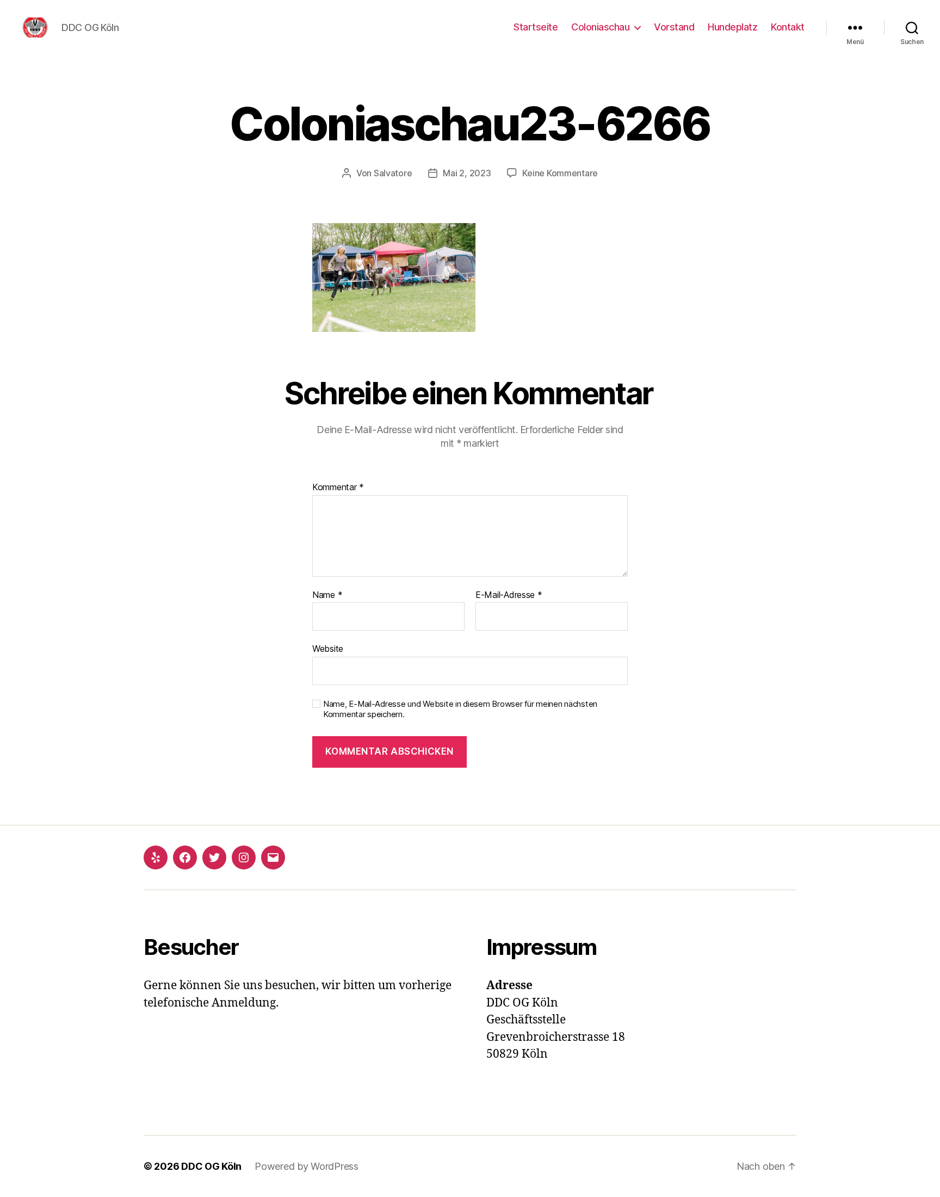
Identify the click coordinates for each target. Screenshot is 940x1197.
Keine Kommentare (560, 173)
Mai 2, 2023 (467, 173)
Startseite (536, 27)
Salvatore (393, 173)
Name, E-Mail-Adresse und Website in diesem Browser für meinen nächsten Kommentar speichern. (460, 709)
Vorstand (674, 27)
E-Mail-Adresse (508, 595)
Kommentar (338, 487)
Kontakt (788, 27)
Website (327, 648)
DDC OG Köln (211, 1166)
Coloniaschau (600, 27)
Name (327, 595)
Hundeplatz (732, 27)
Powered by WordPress (306, 1166)
